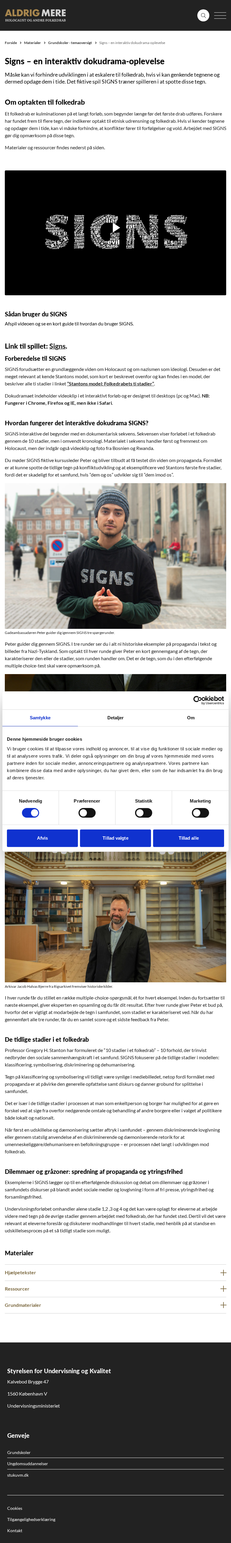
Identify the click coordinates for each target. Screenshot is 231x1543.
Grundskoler (19, 1452)
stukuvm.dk (18, 1475)
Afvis (42, 838)
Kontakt (14, 1530)
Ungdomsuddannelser (27, 1463)
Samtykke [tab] (40, 717)
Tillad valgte (115, 838)
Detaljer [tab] (115, 717)
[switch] (87, 813)
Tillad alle (189, 838)
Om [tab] (191, 717)
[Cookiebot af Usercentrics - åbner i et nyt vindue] (197, 700)
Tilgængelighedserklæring (31, 1519)
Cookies (14, 1508)
